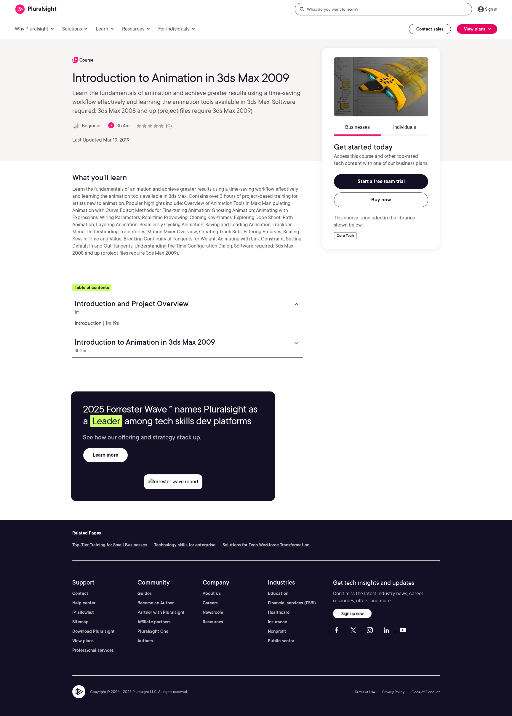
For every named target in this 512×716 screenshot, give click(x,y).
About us (212, 593)
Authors (145, 640)
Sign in (491, 9)
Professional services (93, 650)
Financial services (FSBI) (292, 603)
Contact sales (430, 29)
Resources (213, 621)
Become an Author (155, 603)
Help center (83, 603)
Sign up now (352, 613)
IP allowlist (83, 612)
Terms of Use (365, 691)
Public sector (281, 640)
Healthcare (278, 612)
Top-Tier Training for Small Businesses (109, 544)
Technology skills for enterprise (184, 544)
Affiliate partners (154, 621)
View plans (83, 640)
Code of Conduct (426, 691)
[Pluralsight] (36, 9)
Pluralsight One (152, 631)
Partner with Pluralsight (161, 612)
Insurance (277, 621)
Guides (144, 593)
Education (278, 593)
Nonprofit (277, 631)
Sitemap (80, 621)
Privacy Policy (393, 691)
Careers (210, 603)
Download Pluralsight (93, 631)
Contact (80, 593)
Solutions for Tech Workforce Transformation (266, 544)
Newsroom (213, 612)
